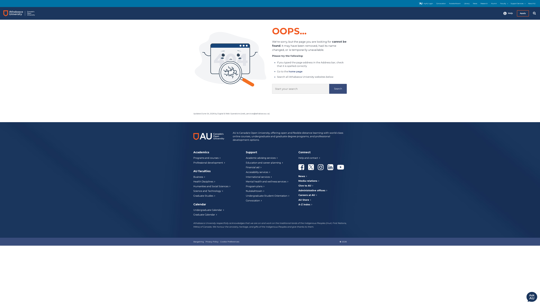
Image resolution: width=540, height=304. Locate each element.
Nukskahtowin (455, 4)
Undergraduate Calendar (207, 210)
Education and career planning (263, 162)
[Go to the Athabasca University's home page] (21, 13)
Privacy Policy (211, 242)
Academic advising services (261, 158)
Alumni (494, 4)
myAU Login (428, 4)
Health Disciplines (203, 181)
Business (198, 177)
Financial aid (252, 167)
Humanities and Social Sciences (210, 186)
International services (258, 177)
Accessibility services (257, 172)
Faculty (503, 4)
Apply (523, 13)
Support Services (517, 4)
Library (467, 4)
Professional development (208, 162)
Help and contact (308, 158)
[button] (508, 13)
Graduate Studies (203, 196)
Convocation (441, 4)
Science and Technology (207, 191)
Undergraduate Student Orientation (266, 196)
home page (295, 71)
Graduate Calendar (204, 214)
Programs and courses (206, 158)
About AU (532, 4)
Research (484, 4)
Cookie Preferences (229, 242)
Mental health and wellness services (266, 181)
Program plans (254, 186)
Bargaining (198, 242)
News (475, 4)
